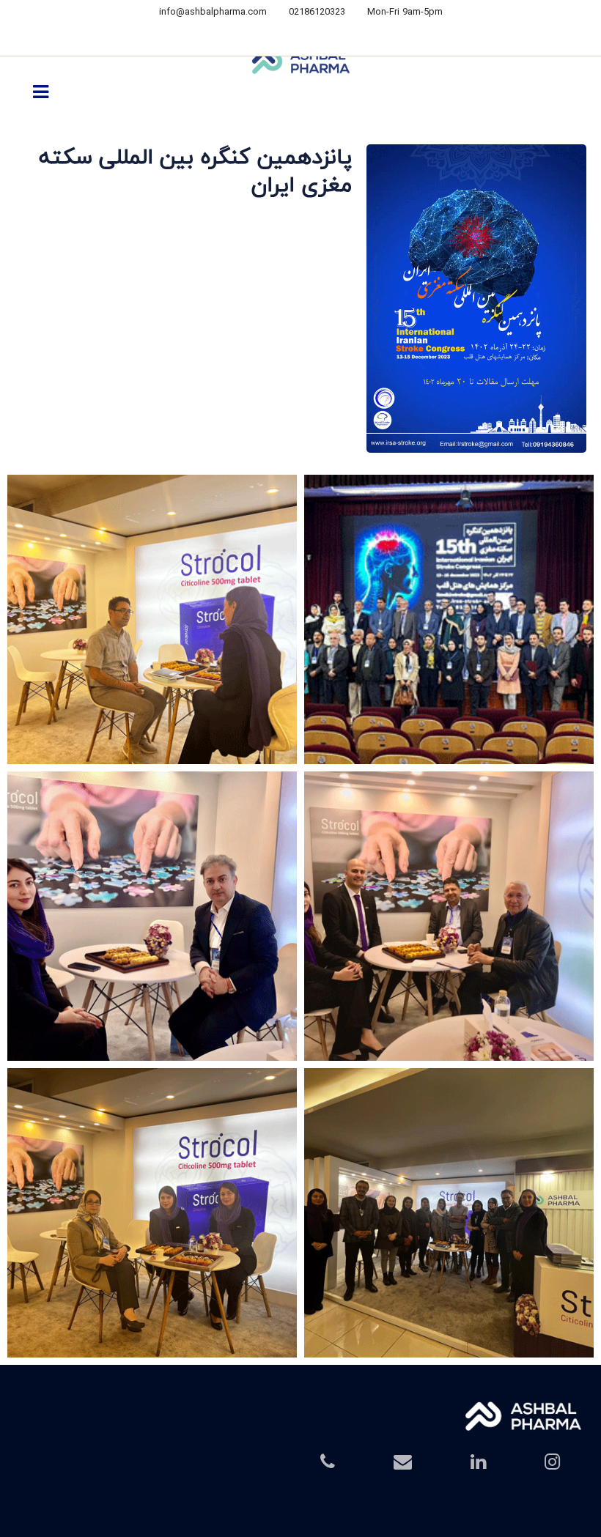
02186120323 (317, 12)
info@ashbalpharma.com (213, 12)
